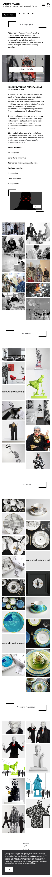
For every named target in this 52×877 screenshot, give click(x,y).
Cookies (33, 857)
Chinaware (26, 484)
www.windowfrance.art (16, 142)
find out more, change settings (23, 863)
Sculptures (26, 334)
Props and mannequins (26, 707)
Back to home (9, 15)
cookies (44, 855)
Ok (9, 869)
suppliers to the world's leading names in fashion (20, 5)
